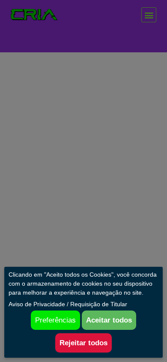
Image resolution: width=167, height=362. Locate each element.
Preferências (55, 320)
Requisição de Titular (98, 304)
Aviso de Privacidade (37, 304)
